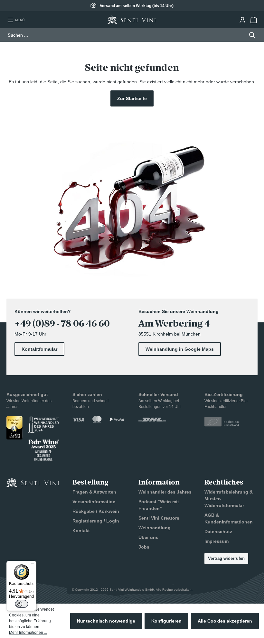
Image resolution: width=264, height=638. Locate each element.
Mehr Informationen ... (28, 632)
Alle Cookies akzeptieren (225, 621)
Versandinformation (94, 501)
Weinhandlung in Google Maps (180, 349)
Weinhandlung (154, 527)
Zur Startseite (132, 98)
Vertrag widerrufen (226, 558)
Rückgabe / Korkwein (95, 511)
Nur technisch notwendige (106, 621)
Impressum (216, 541)
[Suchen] (250, 35)
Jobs (143, 547)
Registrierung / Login (95, 520)
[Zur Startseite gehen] (131, 19)
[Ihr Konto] (242, 19)
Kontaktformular (39, 349)
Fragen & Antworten (94, 492)
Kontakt (81, 530)
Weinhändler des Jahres (165, 492)
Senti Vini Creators (158, 518)
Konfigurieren (166, 621)
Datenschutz (218, 531)
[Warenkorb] (253, 19)
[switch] (21, 604)
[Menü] (32, 565)
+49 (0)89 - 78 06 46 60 (62, 323)
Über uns (148, 537)
